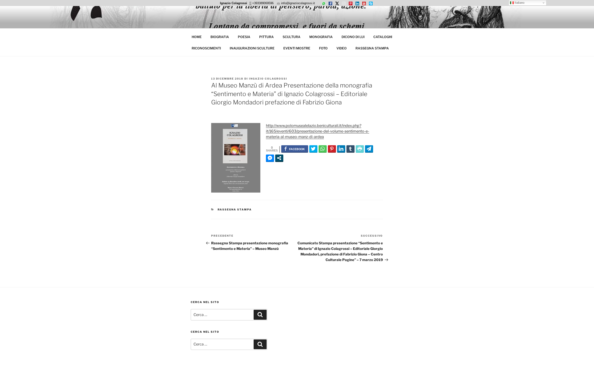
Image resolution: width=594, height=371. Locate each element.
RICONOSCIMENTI (206, 48)
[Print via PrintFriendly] (360, 148)
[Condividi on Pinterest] (332, 148)
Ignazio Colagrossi (233, 3)
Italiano (519, 2)
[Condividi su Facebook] (294, 148)
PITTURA (266, 37)
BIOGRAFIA (219, 37)
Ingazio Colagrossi (268, 78)
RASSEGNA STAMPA (372, 48)
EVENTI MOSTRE (296, 48)
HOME (197, 37)
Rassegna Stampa (235, 209)
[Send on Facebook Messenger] (270, 158)
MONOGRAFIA (321, 37)
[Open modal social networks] (279, 158)
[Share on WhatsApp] (323, 148)
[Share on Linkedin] (341, 148)
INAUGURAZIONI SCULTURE (252, 48)
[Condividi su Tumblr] (350, 148)
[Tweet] (313, 148)
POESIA (244, 37)
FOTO (323, 48)
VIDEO (341, 48)
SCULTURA (291, 37)
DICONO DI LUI (353, 37)
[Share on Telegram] (369, 148)
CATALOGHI (382, 37)
